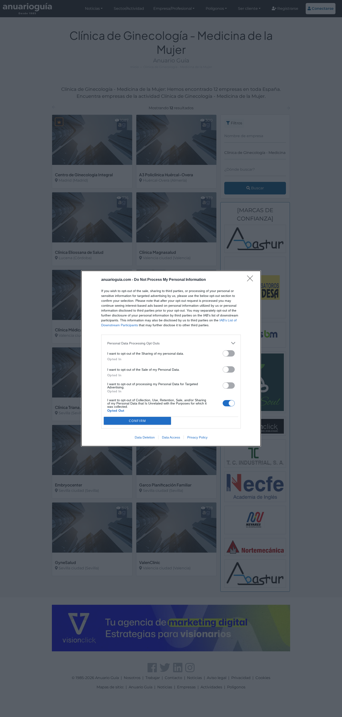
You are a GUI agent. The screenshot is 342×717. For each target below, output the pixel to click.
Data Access (171, 437)
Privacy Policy (197, 437)
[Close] (251, 279)
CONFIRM (137, 421)
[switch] (229, 353)
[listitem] (171, 343)
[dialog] (171, 358)
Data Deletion (145, 437)
